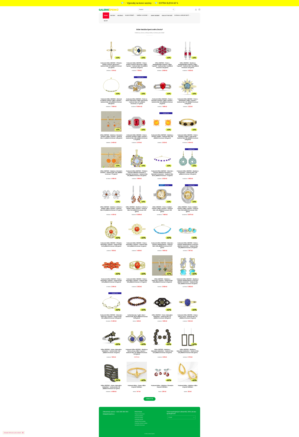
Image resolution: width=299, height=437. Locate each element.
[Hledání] (173, 9)
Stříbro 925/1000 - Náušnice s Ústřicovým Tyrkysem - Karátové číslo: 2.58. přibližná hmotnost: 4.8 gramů (162, 280)
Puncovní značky (139, 417)
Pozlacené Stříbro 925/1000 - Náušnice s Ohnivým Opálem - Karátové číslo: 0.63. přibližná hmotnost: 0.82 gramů (162, 136)
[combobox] (156, 9)
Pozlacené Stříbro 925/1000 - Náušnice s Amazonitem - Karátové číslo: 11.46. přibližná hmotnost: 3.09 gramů (188, 172)
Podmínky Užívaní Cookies (141, 423)
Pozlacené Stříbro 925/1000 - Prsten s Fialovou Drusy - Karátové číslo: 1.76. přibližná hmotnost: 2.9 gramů (188, 316)
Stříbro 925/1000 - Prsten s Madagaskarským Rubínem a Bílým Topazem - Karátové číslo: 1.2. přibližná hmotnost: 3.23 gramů (162, 65)
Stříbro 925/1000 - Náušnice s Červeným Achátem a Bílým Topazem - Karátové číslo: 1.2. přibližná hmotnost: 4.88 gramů (111, 136)
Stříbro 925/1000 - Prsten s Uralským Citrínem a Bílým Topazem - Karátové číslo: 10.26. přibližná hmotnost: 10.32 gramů (187, 209)
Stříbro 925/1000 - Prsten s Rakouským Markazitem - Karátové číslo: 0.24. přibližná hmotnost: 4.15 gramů (111, 351)
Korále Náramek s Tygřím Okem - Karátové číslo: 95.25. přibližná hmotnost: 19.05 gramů (137, 316)
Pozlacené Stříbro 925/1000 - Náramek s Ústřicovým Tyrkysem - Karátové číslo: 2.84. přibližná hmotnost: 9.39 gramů (111, 316)
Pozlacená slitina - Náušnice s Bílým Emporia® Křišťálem (187, 386)
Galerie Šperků (151, 433)
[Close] (22, 432)
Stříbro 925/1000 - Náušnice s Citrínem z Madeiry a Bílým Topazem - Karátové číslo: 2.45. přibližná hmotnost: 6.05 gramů (137, 209)
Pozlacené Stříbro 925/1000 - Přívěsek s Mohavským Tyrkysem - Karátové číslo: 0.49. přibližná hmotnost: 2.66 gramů (111, 244)
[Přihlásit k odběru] (193, 417)
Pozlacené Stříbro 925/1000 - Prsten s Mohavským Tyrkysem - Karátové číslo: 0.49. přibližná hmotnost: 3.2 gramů (136, 244)
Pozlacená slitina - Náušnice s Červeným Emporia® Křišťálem (162, 386)
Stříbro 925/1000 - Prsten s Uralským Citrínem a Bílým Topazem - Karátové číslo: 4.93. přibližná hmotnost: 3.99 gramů (162, 209)
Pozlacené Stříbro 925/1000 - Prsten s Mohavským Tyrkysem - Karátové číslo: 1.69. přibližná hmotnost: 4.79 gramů (136, 280)
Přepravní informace (140, 414)
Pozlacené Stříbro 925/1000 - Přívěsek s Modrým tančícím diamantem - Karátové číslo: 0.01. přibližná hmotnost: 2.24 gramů (111, 65)
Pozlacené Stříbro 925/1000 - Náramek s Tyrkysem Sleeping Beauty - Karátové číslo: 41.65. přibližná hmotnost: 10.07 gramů (162, 245)
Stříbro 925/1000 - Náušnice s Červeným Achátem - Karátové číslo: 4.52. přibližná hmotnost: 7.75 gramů (111, 172)
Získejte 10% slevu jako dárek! (12, 432)
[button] (130, 15)
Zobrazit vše (149, 399)
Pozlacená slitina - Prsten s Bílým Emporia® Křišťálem (137, 386)
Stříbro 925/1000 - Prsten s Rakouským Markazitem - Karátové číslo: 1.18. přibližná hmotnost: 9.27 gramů (111, 387)
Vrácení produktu (139, 415)
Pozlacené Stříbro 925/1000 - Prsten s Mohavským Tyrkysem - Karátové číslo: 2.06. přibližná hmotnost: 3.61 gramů (111, 280)
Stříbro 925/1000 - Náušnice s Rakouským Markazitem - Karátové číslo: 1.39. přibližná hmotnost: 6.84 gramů (188, 351)
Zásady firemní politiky (140, 421)
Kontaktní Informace (140, 425)
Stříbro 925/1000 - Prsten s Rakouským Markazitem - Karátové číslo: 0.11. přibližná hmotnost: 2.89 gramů (162, 316)
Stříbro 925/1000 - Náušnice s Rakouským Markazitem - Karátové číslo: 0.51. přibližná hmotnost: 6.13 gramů (162, 351)
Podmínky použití (139, 419)
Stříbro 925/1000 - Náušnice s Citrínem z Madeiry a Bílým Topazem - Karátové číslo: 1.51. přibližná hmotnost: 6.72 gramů (111, 208)
